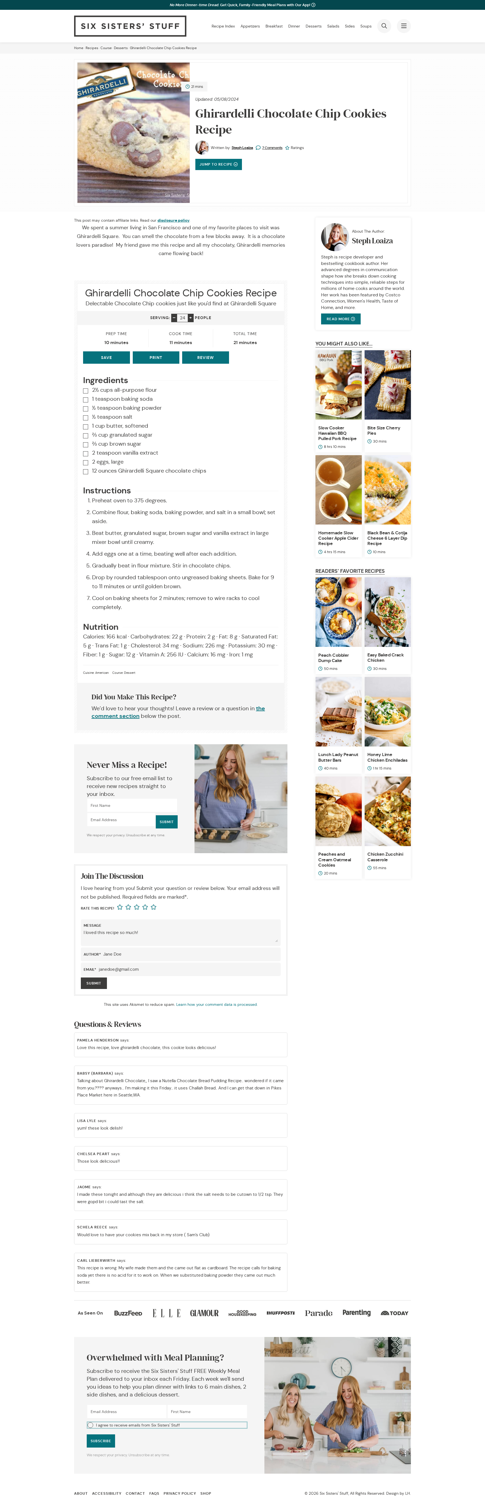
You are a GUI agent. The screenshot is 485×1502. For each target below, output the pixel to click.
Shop (205, 1493)
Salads (333, 26)
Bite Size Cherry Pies (383, 430)
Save (106, 357)
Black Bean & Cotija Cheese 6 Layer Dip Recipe (387, 538)
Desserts (314, 26)
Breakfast (274, 26)
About (81, 1493)
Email (90, 969)
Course (106, 48)
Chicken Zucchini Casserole (385, 856)
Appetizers (250, 26)
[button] (167, 1425)
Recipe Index (223, 26)
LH (407, 1493)
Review (205, 357)
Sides (350, 26)
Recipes (92, 48)
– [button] (174, 317)
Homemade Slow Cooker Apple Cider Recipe (338, 538)
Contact (135, 1493)
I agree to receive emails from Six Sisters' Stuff (138, 1425)
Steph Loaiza (242, 147)
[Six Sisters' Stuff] (130, 26)
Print (156, 357)
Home (78, 48)
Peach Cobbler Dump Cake (333, 657)
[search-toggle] (384, 26)
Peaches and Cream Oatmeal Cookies (334, 859)
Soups (366, 26)
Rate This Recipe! (97, 908)
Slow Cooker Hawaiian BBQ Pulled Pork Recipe (337, 433)
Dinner (294, 26)
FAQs (154, 1493)
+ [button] (190, 317)
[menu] (404, 26)
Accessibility (107, 1493)
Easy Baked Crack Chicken (385, 657)
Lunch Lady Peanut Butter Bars (338, 757)
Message (92, 925)
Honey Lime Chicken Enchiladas (387, 757)
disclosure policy (173, 220)
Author (92, 954)
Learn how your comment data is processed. (217, 1004)
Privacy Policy (180, 1493)
